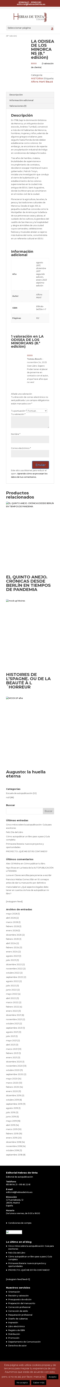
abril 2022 (11, 998)
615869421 (24, 2)
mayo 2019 (11, 1121)
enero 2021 (11, 1057)
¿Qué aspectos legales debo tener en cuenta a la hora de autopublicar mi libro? (27, 890)
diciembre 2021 (13, 1015)
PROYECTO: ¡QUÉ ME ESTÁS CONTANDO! (26, 851)
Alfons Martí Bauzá (42, 81)
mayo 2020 (12, 1078)
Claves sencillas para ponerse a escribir (33, 875)
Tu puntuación (19, 411)
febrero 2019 (12, 1133)
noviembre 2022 (14, 968)
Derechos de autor (17, 1345)
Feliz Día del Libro (14, 832)
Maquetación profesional (20, 1315)
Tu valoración (18, 414)
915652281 (36, 2)
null (8, 797)
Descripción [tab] (16, 95)
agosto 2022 (12, 981)
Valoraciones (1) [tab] (17, 106)
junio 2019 (11, 1116)
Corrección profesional (19, 1307)
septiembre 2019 (14, 1104)
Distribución (14, 1334)
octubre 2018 (12, 1150)
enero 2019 (11, 1138)
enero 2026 (12, 930)
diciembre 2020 (14, 1061)
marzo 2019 (12, 1129)
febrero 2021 (12, 1053)
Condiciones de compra (19, 1223)
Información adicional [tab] (21, 100)
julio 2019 (10, 1112)
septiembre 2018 (14, 1155)
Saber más (38, 1382)
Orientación (14, 1292)
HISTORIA (37, 78)
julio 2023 (11, 960)
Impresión (13, 1322)
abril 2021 (10, 1044)
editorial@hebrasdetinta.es (19, 1192)
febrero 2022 (12, 1007)
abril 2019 (10, 1125)
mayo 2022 (11, 994)
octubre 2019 (12, 1100)
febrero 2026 (12, 926)
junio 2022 (11, 990)
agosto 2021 (12, 1032)
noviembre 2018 (14, 1146)
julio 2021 (10, 1036)
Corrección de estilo (18, 1311)
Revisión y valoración (18, 1295)
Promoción (13, 1338)
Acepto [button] (52, 1376)
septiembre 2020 (14, 1074)
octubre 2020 (13, 1070)
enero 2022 (12, 1011)
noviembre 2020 (14, 1066)
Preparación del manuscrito (21, 1303)
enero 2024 (12, 951)
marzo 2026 (12, 922)
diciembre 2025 (14, 935)
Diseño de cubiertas (18, 1318)
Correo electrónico (21, 448)
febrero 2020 (12, 1087)
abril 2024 (11, 943)
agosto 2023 (12, 956)
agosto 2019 (12, 1108)
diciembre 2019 (13, 1095)
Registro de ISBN (16, 1330)
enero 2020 (12, 1091)
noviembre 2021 (14, 1019)
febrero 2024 (12, 947)
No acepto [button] (22, 1382)
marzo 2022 (12, 1002)
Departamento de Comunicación (24, 1342)
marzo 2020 (12, 1083)
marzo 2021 (12, 1049)
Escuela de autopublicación (19, 793)
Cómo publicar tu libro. (35, 863)
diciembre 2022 (14, 964)
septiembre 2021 (14, 1028)
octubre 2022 (13, 973)
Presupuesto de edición (20, 1299)
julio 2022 (11, 985)
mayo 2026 (11, 913)
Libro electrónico (16, 1326)
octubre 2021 (12, 1023)
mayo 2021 (11, 1040)
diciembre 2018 (13, 1142)
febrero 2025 (12, 939)
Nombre (15, 434)
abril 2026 (11, 918)
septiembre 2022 (14, 977)
